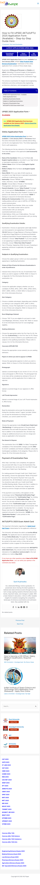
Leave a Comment (9, 693)
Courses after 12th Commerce (11, 839)
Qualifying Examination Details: (11, 99)
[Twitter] (16, 607)
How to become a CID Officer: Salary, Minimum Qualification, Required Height (19, 658)
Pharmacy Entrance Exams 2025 (12, 860)
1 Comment (5, 44)
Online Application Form (10, 96)
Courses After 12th (8, 833)
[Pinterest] (21, 607)
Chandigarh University (10, 54)
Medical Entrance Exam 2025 (11, 854)
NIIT (10, 735)
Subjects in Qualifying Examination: (13, 101)
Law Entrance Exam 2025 (10, 857)
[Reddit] (24, 607)
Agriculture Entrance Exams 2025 (13, 863)
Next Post (20, 624)
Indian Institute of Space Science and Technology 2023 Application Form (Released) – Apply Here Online (19, 689)
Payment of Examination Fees (11, 103)
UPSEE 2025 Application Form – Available (15, 94)
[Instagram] (27, 607)
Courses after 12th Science (11, 836)
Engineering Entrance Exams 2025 (13, 851)
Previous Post (20, 620)
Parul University (23, 54)
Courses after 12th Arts (9, 842)
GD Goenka (33, 54)
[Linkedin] (19, 607)
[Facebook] (13, 607)
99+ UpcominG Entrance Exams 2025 (14, 866)
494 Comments (8, 662)
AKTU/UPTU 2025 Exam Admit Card (13, 105)
